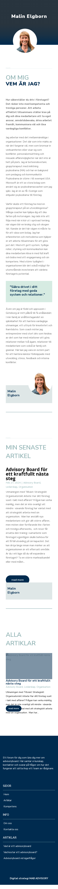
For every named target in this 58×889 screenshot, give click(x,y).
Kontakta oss (11, 829)
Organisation (26, 486)
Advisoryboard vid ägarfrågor (20, 858)
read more (17, 579)
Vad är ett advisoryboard (17, 846)
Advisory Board (31, 482)
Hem (6, 794)
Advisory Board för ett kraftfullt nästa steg (27, 473)
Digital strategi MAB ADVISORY (29, 878)
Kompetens (10, 806)
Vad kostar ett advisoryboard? (20, 852)
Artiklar (8, 800)
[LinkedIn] (1, 886)
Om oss (8, 823)
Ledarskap (11, 486)
